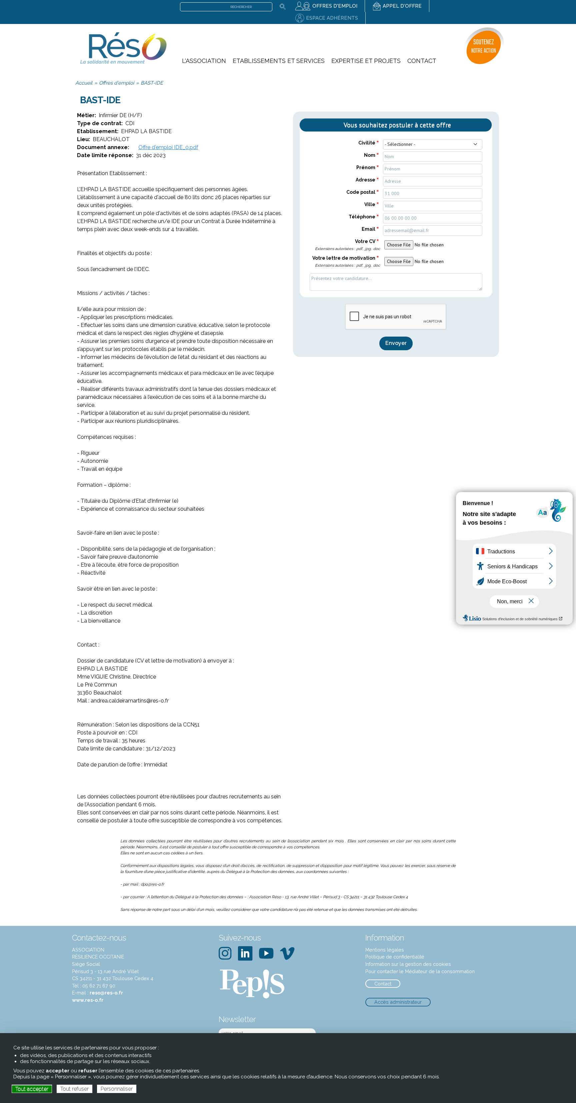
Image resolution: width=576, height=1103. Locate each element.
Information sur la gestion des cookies (408, 964)
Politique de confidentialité (394, 957)
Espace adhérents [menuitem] (332, 18)
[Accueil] (123, 47)
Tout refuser (74, 1089)
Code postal (360, 192)
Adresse (365, 179)
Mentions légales (384, 950)
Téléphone (362, 216)
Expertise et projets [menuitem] (366, 60)
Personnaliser (117, 1089)
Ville (369, 204)
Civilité (366, 142)
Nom (369, 155)
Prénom (365, 167)
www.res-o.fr (87, 1000)
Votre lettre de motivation (346, 261)
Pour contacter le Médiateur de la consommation (420, 971)
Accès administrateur (398, 1002)
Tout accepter (31, 1089)
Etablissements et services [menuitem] (279, 60)
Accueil (83, 83)
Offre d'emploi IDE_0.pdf (168, 147)
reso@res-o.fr (106, 992)
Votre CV (347, 245)
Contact (382, 983)
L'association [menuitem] (204, 60)
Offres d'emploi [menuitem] (334, 6)
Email (368, 229)
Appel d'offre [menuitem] (402, 6)
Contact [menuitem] (421, 60)
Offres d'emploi (116, 83)
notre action (483, 46)
